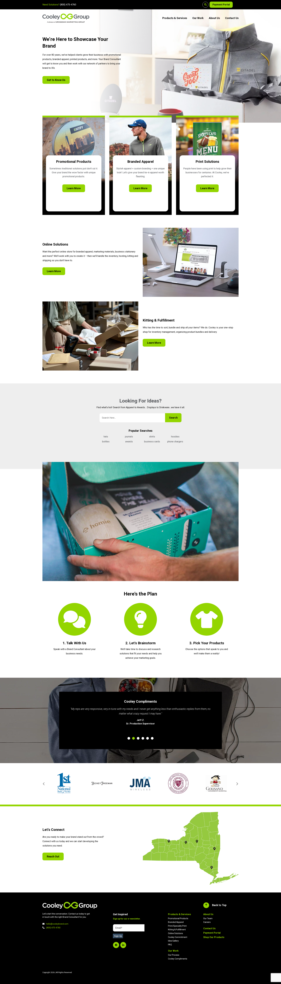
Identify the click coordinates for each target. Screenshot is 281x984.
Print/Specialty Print (177, 926)
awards (129, 441)
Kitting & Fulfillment (177, 929)
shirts (152, 436)
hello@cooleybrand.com (57, 924)
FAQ (170, 944)
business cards (152, 441)
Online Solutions (175, 933)
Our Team (208, 918)
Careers (207, 922)
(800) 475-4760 (68, 4)
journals (129, 436)
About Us (214, 18)
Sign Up (118, 936)
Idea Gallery (173, 941)
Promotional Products (178, 918)
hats (106, 436)
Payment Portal (221, 4)
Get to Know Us (56, 79)
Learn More (74, 188)
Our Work (198, 18)
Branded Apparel (176, 922)
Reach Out (53, 856)
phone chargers (175, 441)
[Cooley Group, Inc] (65, 18)
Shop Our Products (213, 937)
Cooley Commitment (177, 937)
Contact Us (232, 18)
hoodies (175, 436)
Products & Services (174, 18)
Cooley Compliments (177, 959)
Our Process (173, 955)
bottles (105, 441)
